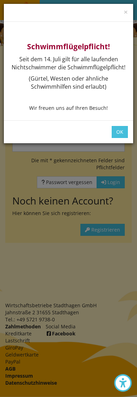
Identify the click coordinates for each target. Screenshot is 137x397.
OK (119, 131)
